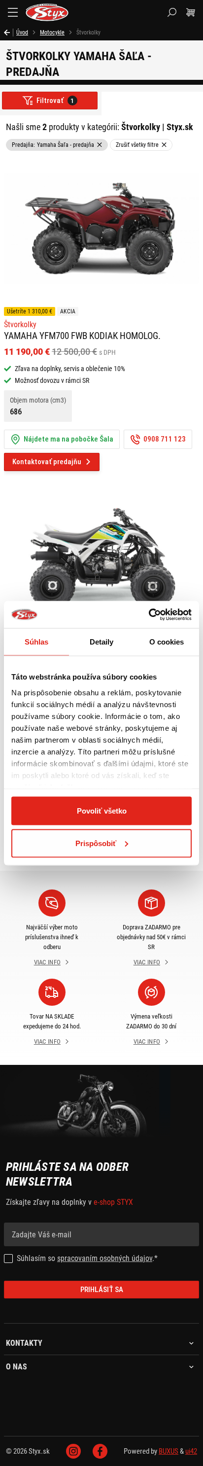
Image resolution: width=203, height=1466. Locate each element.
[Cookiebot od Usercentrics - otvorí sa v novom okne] (148, 614)
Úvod (22, 32)
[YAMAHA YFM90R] (101, 560)
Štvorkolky (20, 325)
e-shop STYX (113, 1202)
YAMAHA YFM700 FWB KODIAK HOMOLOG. (82, 335)
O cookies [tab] (166, 642)
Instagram (73, 1451)
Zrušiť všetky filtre (137, 144)
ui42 (191, 1451)
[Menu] (13, 12)
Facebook (100, 1451)
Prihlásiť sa (101, 1289)
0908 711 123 (164, 439)
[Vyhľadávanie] (172, 12)
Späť (8, 32)
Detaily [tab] (102, 642)
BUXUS (168, 1451)
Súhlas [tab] (37, 642)
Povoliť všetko (102, 811)
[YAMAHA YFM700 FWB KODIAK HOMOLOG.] (101, 228)
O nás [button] (16, 1367)
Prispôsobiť (95, 843)
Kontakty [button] (24, 1343)
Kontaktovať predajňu (46, 461)
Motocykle (52, 32)
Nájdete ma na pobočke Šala (68, 439)
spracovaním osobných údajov (104, 1258)
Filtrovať (55, 100)
